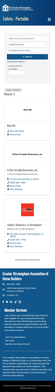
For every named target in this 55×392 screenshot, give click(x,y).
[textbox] (9, 72)
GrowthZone (33, 259)
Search (28, 56)
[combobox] (27, 44)
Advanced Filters (15, 61)
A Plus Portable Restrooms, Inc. (22, 170)
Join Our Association (15, 337)
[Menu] (49, 19)
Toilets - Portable (12, 90)
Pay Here (9, 340)
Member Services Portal (17, 344)
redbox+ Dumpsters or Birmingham (24, 225)
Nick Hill (11, 125)
